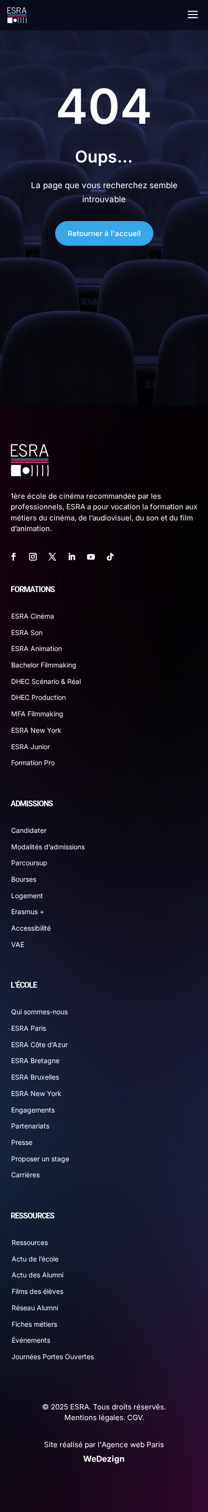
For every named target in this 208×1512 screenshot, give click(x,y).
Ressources (30, 1242)
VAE (17, 944)
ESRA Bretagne (35, 1060)
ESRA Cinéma (32, 616)
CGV (134, 1417)
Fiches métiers (34, 1324)
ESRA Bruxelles (35, 1077)
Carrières (25, 1175)
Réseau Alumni (35, 1308)
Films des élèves (37, 1291)
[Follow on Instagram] (33, 556)
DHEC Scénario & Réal (46, 681)
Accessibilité (31, 928)
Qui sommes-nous (39, 1012)
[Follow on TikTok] (110, 556)
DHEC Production (38, 697)
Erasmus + (27, 911)
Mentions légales (93, 1417)
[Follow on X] (52, 556)
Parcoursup (29, 863)
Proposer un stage (40, 1159)
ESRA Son (27, 632)
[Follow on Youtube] (91, 556)
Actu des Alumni (37, 1275)
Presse (21, 1142)
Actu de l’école (35, 1259)
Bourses (23, 879)
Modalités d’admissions (48, 847)
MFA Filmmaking (37, 714)
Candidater (28, 830)
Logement (27, 895)
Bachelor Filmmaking (43, 665)
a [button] (193, 15)
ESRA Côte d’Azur (39, 1044)
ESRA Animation (36, 648)
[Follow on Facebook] (13, 556)
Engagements (33, 1110)
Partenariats (30, 1126)
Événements (31, 1340)
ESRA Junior (30, 746)
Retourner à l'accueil (104, 233)
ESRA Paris (28, 1028)
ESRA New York (36, 730)
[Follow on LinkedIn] (71, 556)
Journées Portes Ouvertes (53, 1356)
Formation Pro (33, 762)
